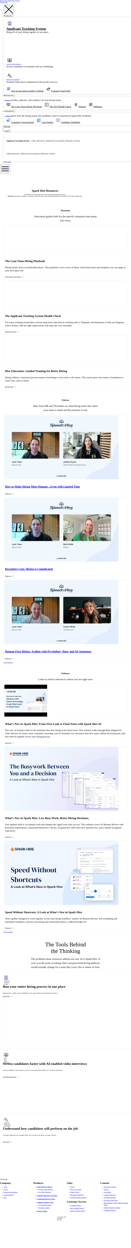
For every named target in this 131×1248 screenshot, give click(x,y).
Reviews (106, 1189)
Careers (6, 1189)
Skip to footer (16, 1)
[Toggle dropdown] (12, 15)
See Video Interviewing (9, 1077)
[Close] (9, 9)
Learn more (6, 1142)
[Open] (5, 169)
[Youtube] (41, 1229)
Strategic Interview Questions (112, 1207)
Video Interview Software (44, 1187)
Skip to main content (6, 1)
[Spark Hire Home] (4, 1179)
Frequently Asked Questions (78, 1197)
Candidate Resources (110, 1210)
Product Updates (42, 1211)
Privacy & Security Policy (72, 1217)
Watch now (8, 494)
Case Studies (107, 1192)
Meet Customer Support (77, 1208)
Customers (8, 116)
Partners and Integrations (10, 1192)
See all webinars (8, 932)
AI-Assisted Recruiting (44, 1205)
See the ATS (6, 996)
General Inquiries (8, 1195)
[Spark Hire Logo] (4, 2)
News (5, 1197)
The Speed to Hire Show (111, 1200)
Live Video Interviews (44, 1192)
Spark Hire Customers (110, 1187)
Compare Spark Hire (109, 1195)
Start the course (9, 387)
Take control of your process (13, 277)
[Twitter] (41, 1243)
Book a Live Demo (75, 1189)
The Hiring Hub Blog (110, 1197)
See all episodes (8, 662)
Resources (8, 100)
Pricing (7, 126)
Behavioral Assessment (12, 79)
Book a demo (7, 162)
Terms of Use (82, 1217)
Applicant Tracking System (26, 28)
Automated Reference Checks (46, 1199)
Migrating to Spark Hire (77, 1195)
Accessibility (89, 1217)
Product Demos (74, 1192)
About (5, 1187)
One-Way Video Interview (13, 64)
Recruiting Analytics (44, 1208)
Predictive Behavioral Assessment (47, 1195)
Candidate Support (75, 1205)
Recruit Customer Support (77, 1211)
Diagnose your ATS (10, 332)
